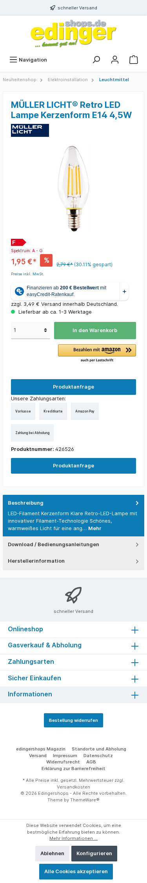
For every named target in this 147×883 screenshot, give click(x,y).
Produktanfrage (73, 387)
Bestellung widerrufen (73, 720)
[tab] (73, 516)
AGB (91, 762)
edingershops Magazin (40, 749)
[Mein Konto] (114, 60)
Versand (38, 755)
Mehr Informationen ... (73, 838)
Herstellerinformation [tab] (36, 561)
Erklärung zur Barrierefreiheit (73, 768)
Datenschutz (98, 755)
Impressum (65, 755)
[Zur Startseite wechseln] (73, 34)
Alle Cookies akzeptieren (76, 871)
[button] (97, 353)
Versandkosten (73, 787)
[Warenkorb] (133, 60)
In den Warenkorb (95, 330)
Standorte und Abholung (99, 749)
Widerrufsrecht (63, 762)
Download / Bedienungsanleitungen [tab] (53, 544)
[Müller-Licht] (30, 130)
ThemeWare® (85, 800)
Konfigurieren (94, 853)
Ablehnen (52, 853)
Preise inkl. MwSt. (27, 274)
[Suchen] (96, 60)
